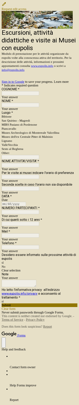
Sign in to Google (13, 81)
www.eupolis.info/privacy (19, 294)
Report (47, 326)
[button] (39, 6)
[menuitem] (43, 362)
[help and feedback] (4, 342)
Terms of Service (12, 319)
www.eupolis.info (42, 65)
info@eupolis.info (13, 70)
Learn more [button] (61, 81)
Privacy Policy (35, 319)
